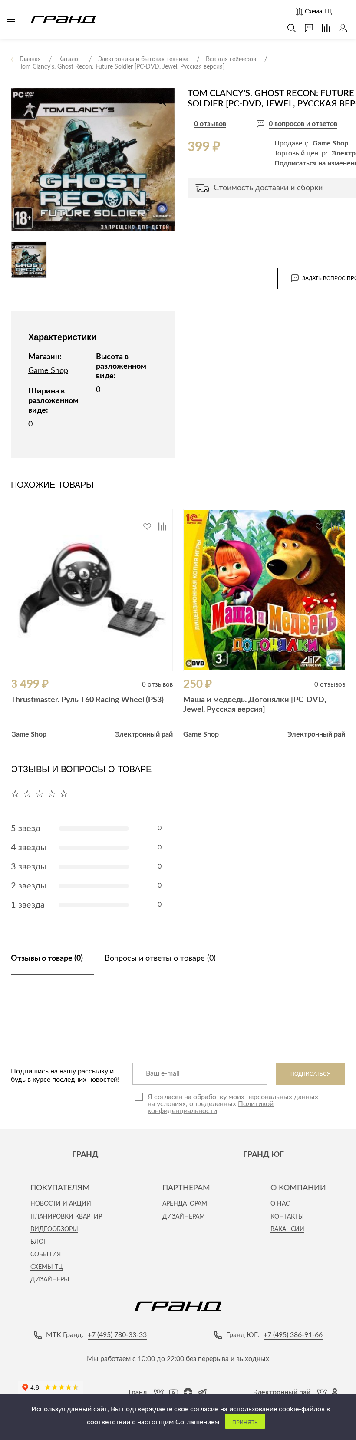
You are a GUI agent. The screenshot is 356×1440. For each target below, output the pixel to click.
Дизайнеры (49, 1280)
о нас (280, 1204)
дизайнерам (183, 1217)
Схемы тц (46, 1267)
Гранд (85, 1155)
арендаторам (184, 1204)
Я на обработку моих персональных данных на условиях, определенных (233, 1103)
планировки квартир (66, 1217)
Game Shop (330, 143)
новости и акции (60, 1204)
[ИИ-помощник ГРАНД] (304, 28)
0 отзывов (210, 123)
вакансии (287, 1229)
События (45, 1255)
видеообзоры (54, 1229)
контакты (287, 1217)
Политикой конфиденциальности (211, 1107)
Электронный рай (144, 734)
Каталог (11, 19)
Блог (38, 1242)
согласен (168, 1096)
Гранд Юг (263, 1155)
